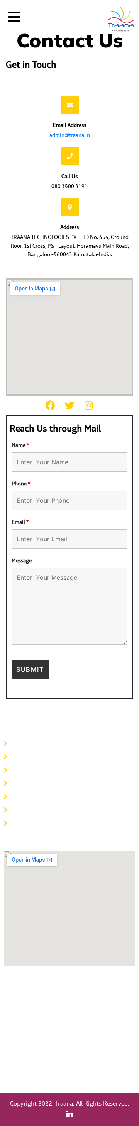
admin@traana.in (69, 135)
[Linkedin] (69, 1114)
